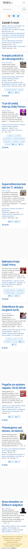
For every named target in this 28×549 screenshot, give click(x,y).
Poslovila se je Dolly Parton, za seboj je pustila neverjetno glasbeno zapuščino (13, 126)
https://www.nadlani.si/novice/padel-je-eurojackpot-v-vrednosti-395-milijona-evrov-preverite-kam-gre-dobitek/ (13, 35)
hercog (9, 338)
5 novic (5, 420)
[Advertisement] (14, 166)
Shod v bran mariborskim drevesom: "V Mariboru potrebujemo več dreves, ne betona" (13, 456)
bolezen (15, 141)
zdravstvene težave (19, 138)
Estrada (8, 110)
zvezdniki (18, 135)
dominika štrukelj (9, 293)
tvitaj (18, 92)
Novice (3, 62)
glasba (10, 135)
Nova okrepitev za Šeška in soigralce (12, 503)
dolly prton (7, 141)
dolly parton (8, 138)
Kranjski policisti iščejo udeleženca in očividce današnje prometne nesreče (13, 78)
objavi (11, 92)
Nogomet (8, 508)
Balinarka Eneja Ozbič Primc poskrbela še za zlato (14, 265)
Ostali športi (8, 313)
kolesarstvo (21, 290)
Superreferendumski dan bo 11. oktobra (14, 185)
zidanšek (7, 341)
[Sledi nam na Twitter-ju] (18, 15)
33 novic (5, 225)
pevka (22, 141)
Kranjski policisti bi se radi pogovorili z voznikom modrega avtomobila (13, 60)
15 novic (5, 147)
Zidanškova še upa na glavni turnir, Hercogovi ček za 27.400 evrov (12, 311)
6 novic (5, 348)
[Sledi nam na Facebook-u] (14, 15)
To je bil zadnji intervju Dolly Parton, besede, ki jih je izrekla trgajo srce (14, 108)
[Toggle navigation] (24, 2)
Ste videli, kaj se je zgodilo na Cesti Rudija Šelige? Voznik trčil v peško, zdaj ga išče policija (13, 84)
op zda (15, 341)
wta (15, 338)
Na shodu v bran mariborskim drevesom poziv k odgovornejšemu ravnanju (13, 450)
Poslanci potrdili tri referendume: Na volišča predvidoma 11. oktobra (12, 216)
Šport (3, 313)
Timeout (4, 110)
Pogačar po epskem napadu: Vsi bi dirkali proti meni (13, 388)
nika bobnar (20, 293)
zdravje (8, 144)
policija (21, 89)
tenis (20, 338)
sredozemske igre (10, 290)
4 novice (5, 96)
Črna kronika (9, 62)
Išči (24, 9)
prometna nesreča (11, 89)
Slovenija (8, 190)
